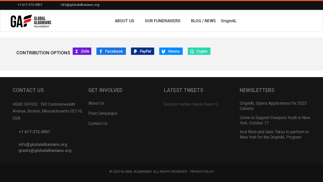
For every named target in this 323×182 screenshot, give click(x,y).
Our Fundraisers (162, 20)
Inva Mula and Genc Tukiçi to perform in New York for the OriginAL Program (274, 134)
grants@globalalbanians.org (44, 150)
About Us (124, 20)
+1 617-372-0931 (30, 5)
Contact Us (97, 123)
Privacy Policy (202, 171)
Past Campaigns (102, 113)
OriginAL (229, 20)
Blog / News (203, 20)
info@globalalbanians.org (80, 5)
